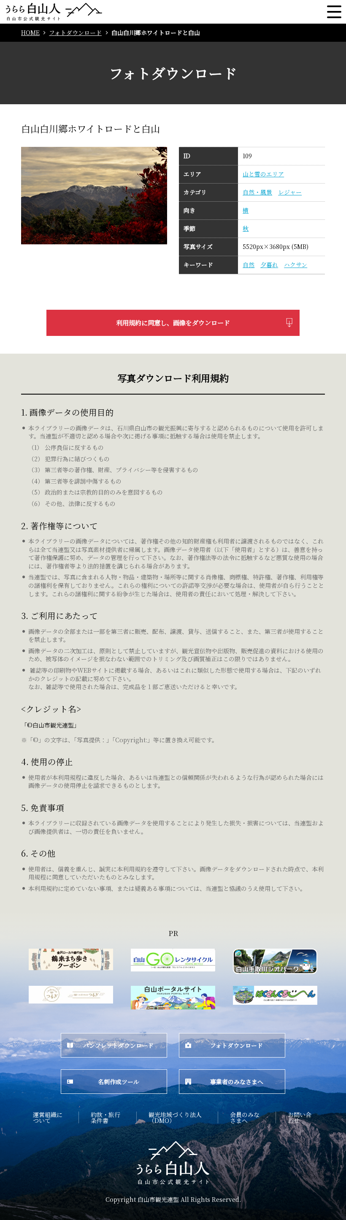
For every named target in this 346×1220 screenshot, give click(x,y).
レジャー (290, 192)
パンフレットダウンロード (118, 1045)
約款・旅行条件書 (105, 1117)
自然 (248, 265)
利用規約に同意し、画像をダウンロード (173, 322)
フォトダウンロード (75, 33)
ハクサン (295, 265)
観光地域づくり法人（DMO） (175, 1117)
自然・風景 (257, 192)
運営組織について (47, 1117)
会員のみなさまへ (245, 1117)
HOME (30, 33)
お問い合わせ (299, 1117)
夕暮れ (269, 265)
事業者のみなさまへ (236, 1081)
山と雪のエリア (263, 174)
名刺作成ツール (118, 1081)
